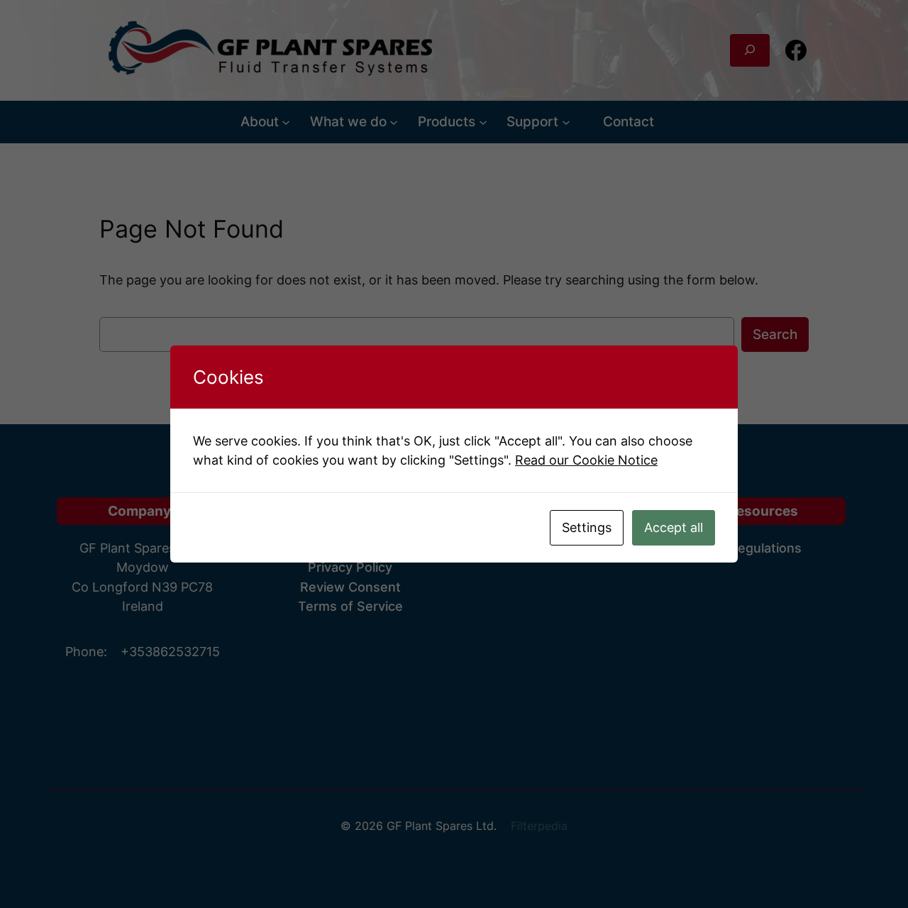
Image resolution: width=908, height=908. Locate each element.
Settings (586, 527)
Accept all (673, 527)
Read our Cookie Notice (586, 460)
